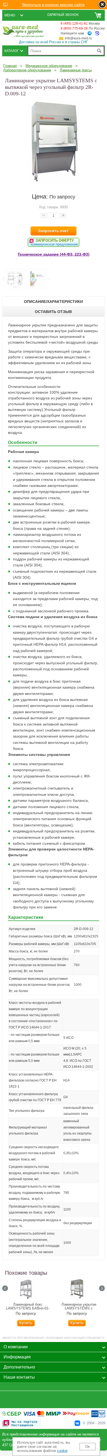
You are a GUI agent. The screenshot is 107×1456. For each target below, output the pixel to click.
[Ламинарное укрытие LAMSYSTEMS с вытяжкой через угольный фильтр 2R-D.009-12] (53, 181)
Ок (87, 1447)
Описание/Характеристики (53, 301)
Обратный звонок (63, 15)
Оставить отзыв (53, 311)
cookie (62, 1451)
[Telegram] (89, 33)
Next (48, 279)
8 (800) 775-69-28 (74, 28)
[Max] (97, 33)
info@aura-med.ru (78, 38)
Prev (3, 279)
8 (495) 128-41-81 (74, 23)
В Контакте (77, 1423)
